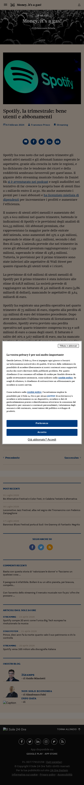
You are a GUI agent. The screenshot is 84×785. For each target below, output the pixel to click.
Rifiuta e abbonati (68, 346)
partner (51, 396)
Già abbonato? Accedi (42, 439)
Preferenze (42, 423)
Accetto (42, 432)
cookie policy (65, 378)
